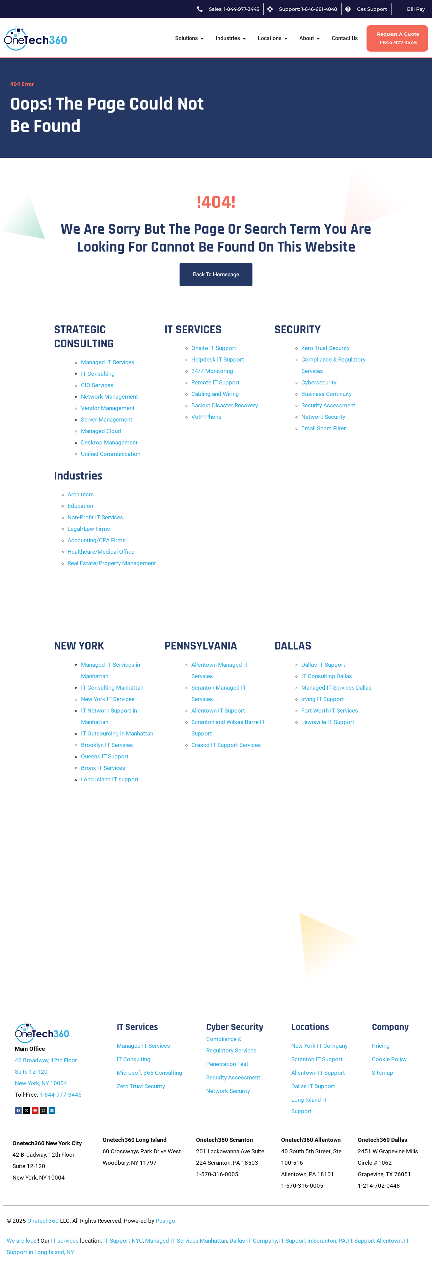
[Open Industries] (244, 38)
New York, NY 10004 (41, 1083)
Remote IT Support (215, 382)
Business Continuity (326, 393)
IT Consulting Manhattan (112, 687)
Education (80, 505)
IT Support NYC (123, 1240)
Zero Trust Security (325, 348)
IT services (65, 1240)
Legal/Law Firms (89, 528)
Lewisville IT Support (327, 722)
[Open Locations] (286, 38)
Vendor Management (108, 408)
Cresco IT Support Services (226, 745)
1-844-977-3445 (60, 1094)
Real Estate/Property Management (112, 563)
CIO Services (97, 385)
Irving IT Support (322, 699)
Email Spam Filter (323, 428)
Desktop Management (109, 442)
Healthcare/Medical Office (101, 551)
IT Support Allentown (375, 1240)
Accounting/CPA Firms (97, 540)
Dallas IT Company (253, 1240)
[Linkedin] (52, 1110)
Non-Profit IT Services (95, 517)
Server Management (106, 419)
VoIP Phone (206, 416)
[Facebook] (18, 1110)
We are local (22, 1240)
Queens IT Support (105, 756)
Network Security (323, 416)
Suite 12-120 (31, 1071)
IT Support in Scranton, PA (312, 1240)
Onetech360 (43, 1220)
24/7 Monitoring (212, 371)
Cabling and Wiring (215, 393)
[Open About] (318, 38)
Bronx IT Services (103, 767)
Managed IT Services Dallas (336, 687)
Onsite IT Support (213, 348)
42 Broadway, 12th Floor (46, 1060)
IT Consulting (98, 373)
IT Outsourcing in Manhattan (117, 733)
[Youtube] (35, 1110)
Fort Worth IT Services (329, 710)
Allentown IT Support (218, 710)
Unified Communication (110, 454)
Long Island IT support (110, 779)
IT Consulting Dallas (326, 676)
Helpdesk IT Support (217, 359)
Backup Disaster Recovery (224, 405)
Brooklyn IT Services (107, 745)
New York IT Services (108, 699)
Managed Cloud (101, 431)
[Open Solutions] (202, 38)
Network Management (109, 396)
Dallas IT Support (323, 664)
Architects (81, 494)
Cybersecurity (318, 382)
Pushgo (165, 1220)
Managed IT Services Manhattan (186, 1240)
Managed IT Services (107, 362)
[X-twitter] (26, 1110)
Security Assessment (328, 405)
